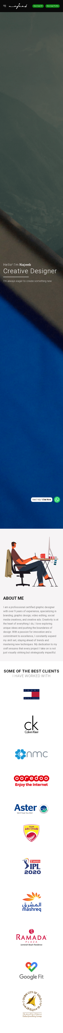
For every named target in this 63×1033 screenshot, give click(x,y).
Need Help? (41, 500)
